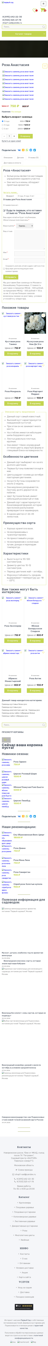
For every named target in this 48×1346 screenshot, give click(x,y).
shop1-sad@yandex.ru (12, 23)
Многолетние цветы (24, 1235)
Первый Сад (26, 1320)
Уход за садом (25, 1287)
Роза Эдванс (20, 762)
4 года (6, 125)
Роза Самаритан (22, 872)
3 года (6, 121)
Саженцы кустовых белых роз (14, 704)
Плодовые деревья (25, 1207)
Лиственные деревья (25, 1221)
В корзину (25, 136)
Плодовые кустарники (25, 1212)
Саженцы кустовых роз (11, 707)
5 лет (6, 129)
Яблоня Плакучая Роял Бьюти (29, 787)
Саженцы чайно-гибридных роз (15, 716)
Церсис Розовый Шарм (25, 774)
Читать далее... (10, 192)
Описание (8, 158)
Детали (20, 158)
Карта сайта (25, 1277)
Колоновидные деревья (25, 1217)
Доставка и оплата (12, 163)
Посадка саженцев (25, 1297)
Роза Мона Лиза (22, 860)
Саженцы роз (34, 710)
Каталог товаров (23, 34)
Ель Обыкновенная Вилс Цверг (29, 835)
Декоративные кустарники (25, 1226)
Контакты (25, 1254)
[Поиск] (43, 26)
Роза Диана (19, 848)
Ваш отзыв (8, 231)
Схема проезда (25, 1170)
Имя (5, 252)
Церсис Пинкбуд (22, 800)
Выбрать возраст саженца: (17, 117)
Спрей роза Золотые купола (28, 884)
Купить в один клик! (11, 141)
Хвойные (25, 1240)
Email (6, 259)
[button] (45, 66)
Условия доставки (25, 1268)
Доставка (24, 1292)
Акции (25, 1272)
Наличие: (6, 112)
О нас (24, 1258)
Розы (24, 1230)
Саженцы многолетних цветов (14, 710)
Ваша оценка (9, 226)
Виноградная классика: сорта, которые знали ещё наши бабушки (21, 962)
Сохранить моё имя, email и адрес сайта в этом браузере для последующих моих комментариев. (25, 268)
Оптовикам (25, 1263)
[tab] (8, 158)
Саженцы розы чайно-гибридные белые (18, 713)
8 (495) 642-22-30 (12, 17)
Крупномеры (25, 1203)
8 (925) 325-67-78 (11, 20)
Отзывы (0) (33, 158)
